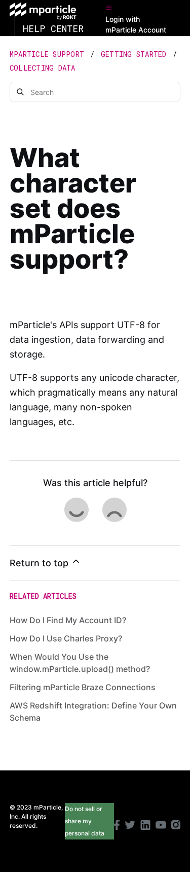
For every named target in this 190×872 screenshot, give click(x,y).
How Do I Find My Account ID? (68, 620)
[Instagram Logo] (175, 826)
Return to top (40, 563)
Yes (76, 509)
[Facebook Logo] (117, 826)
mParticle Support (47, 54)
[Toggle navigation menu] (108, 7)
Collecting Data (42, 68)
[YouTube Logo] (161, 826)
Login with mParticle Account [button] (135, 24)
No (114, 509)
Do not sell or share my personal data (84, 821)
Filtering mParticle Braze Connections (83, 687)
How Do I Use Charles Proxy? (66, 638)
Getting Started (134, 54)
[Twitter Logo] (130, 826)
